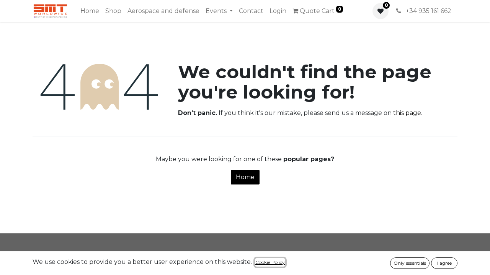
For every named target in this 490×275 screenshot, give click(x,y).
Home (245, 177)
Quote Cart (319, 10)
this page (407, 112)
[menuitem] (89, 11)
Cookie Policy (270, 262)
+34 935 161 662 (427, 11)
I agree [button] (444, 263)
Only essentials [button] (410, 263)
